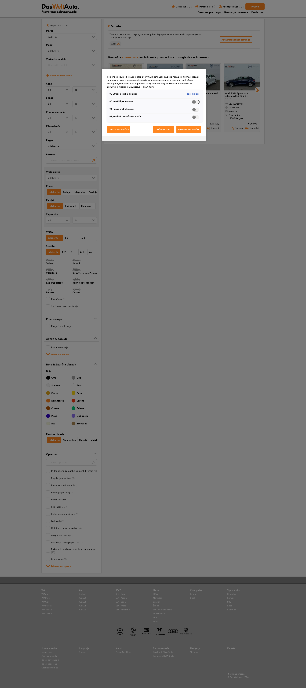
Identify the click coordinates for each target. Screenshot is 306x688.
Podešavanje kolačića (119, 129)
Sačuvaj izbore (163, 129)
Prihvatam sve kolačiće (188, 129)
